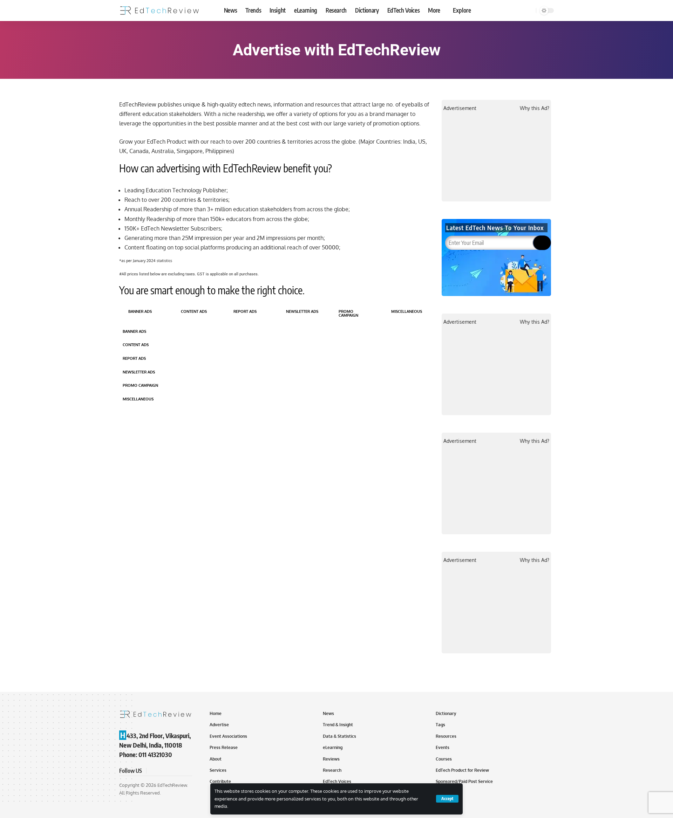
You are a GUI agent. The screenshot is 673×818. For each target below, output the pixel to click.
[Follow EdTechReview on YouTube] (170, 771)
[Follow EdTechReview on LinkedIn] (186, 771)
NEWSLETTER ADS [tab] (302, 311)
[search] (529, 10)
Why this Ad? (534, 108)
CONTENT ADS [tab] (194, 311)
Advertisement (459, 108)
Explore (462, 10)
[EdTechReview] (159, 10)
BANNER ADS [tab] (140, 311)
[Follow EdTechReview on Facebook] (153, 771)
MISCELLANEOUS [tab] (406, 311)
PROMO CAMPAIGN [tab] (348, 313)
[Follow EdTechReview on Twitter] (161, 771)
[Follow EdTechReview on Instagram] (178, 771)
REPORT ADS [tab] (245, 311)
